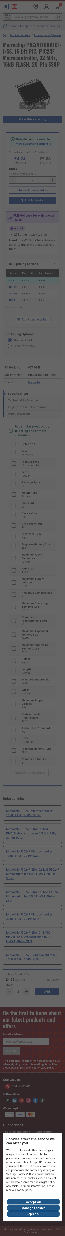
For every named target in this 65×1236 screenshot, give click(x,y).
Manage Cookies (33, 1208)
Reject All (33, 1214)
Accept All (33, 1202)
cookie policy (24, 1190)
